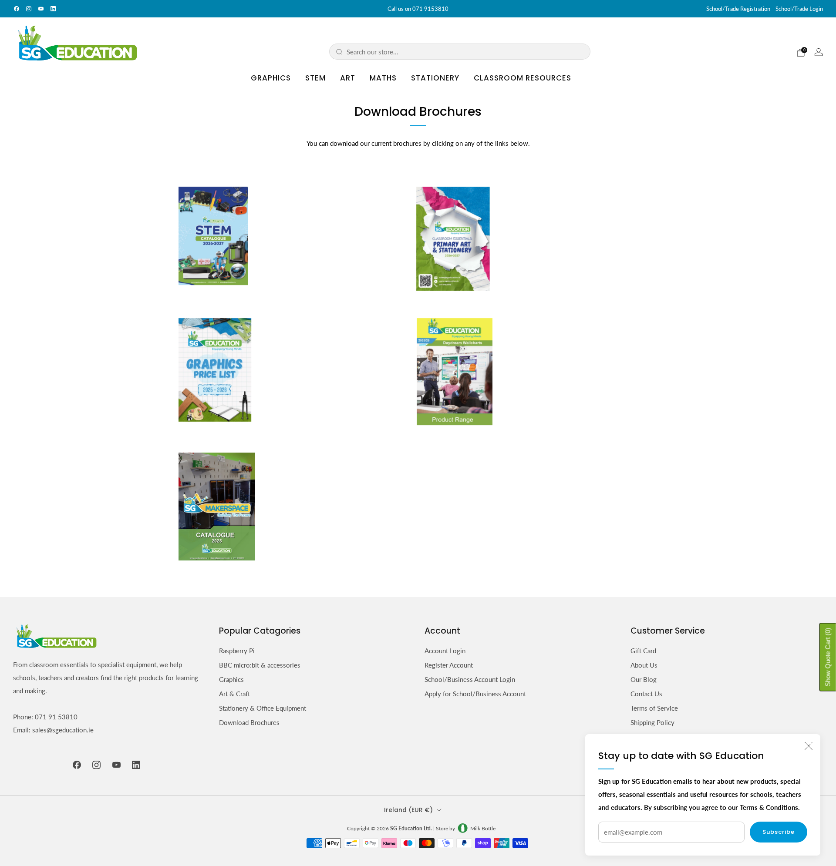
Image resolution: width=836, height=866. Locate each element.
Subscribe (778, 832)
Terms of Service (654, 708)
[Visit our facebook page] (16, 9)
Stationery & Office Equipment (262, 708)
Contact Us (646, 694)
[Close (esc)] (808, 746)
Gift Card (643, 651)
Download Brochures (249, 722)
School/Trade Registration (738, 8)
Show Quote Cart (828, 657)
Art (347, 78)
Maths (383, 78)
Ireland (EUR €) (408, 810)
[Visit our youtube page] (41, 9)
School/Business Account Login (470, 679)
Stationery (435, 78)
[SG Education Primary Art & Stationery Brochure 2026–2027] (453, 238)
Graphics (271, 78)
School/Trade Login (799, 8)
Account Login (445, 651)
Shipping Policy (652, 722)
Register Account (449, 665)
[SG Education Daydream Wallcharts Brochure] (454, 371)
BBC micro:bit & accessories (259, 665)
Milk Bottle (483, 828)
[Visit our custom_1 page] (53, 9)
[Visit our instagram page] (29, 9)
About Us (643, 665)
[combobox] (465, 51)
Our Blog (643, 679)
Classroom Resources (522, 78)
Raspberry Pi (237, 651)
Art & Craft (234, 694)
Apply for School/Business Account (475, 694)
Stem (315, 78)
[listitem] (418, 9)
